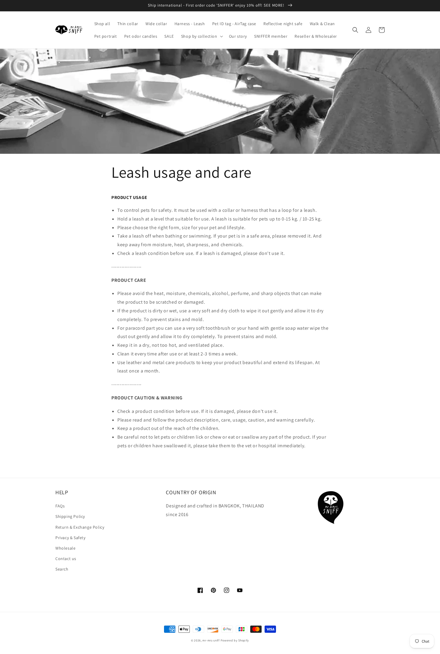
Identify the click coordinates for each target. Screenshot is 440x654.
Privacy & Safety (70, 537)
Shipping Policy (70, 516)
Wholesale (65, 548)
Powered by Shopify (235, 640)
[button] (201, 36)
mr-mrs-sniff (210, 640)
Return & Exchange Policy (79, 527)
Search (62, 569)
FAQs (60, 506)
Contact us (65, 558)
